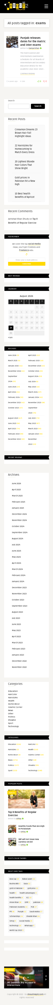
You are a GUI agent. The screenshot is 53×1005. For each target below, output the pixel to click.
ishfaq (18, 819)
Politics (11, 717)
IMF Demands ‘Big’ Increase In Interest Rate (21, 983)
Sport (10, 723)
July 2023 (32, 418)
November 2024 (14, 371)
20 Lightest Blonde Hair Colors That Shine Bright (24, 165)
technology (15, 926)
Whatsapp (29, 926)
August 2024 (33, 376)
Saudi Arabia (36, 912)
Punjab (22, 912)
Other (10, 713)
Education (13, 691)
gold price (33, 888)
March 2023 (33, 429)
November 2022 (19, 667)
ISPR (27, 902)
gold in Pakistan (17, 888)
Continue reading (27, 74)
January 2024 (33, 397)
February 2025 (34, 361)
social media (25, 921)
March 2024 (33, 392)
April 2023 (12, 429)
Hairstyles (13, 697)
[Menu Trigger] (46, 6)
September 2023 (19, 606)
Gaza (27, 884)
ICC (28, 898)
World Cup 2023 (16, 930)
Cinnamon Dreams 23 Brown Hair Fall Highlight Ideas (26, 133)
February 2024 (14, 397)
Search (11, 100)
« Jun (10, 337)
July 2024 (32, 382)
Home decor (14, 704)
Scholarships (16, 916)
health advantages (28, 893)
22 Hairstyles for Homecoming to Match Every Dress (24, 149)
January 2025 (13, 366)
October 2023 (13, 408)
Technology (13, 726)
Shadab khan (33, 916)
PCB (34, 907)
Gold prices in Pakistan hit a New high (25, 181)
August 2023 (13, 418)
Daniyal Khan (34, 48)
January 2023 (33, 434)
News (10, 710)
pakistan (38, 902)
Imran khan (15, 902)
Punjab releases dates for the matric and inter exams (32, 41)
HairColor (12, 694)
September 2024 (19, 532)
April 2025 (32, 355)
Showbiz (12, 720)
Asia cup (14, 879)
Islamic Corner (15, 707)
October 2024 (33, 371)
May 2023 (32, 423)
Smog (13, 921)
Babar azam (28, 879)
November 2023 (34, 403)
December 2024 (34, 366)
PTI (12, 912)
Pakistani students (18, 907)
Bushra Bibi (15, 884)
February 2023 (14, 434)
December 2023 (14, 403)
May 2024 (32, 387)
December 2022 (14, 439)
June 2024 (12, 387)
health (13, 893)
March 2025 (12, 361)
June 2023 (12, 423)
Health (11, 701)
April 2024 (12, 392)
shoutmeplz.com (35, 994)
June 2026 (12, 355)
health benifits (16, 898)
